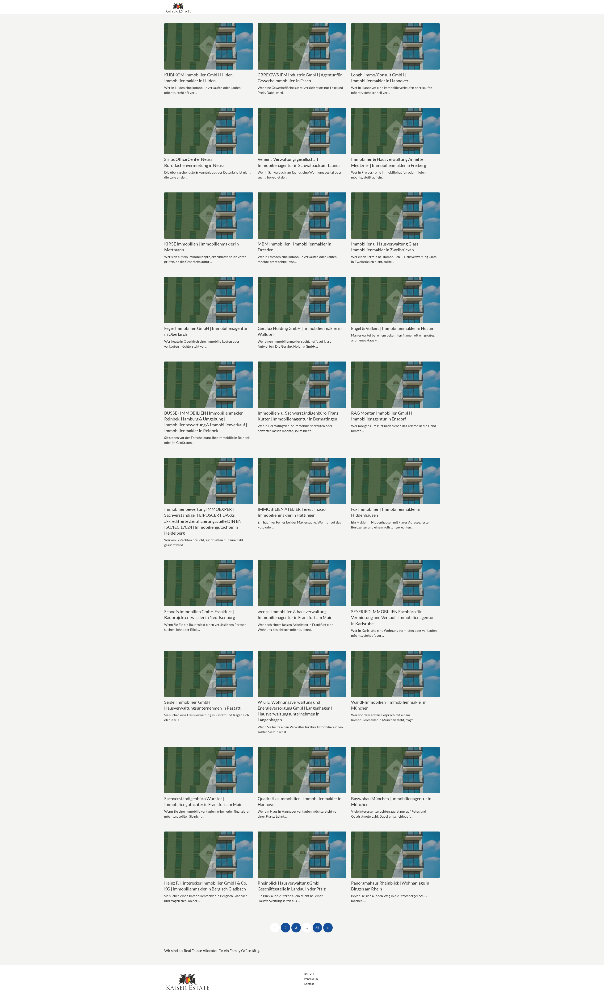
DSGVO (309, 974)
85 (317, 928)
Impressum (311, 979)
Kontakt (309, 984)
